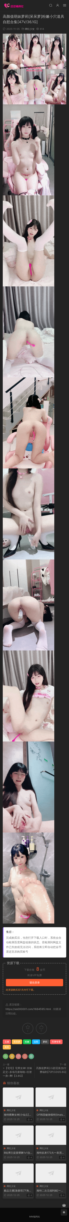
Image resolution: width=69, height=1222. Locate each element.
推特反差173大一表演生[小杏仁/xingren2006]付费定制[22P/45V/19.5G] (51, 1153)
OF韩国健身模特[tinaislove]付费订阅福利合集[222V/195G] (51, 1115)
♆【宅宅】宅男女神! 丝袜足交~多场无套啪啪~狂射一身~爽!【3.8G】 (17, 1071)
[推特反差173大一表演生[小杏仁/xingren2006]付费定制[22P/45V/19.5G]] (51, 1135)
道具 (7, 1047)
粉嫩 (27, 1041)
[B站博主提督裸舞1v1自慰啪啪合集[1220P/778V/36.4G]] (18, 1135)
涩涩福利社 (14, 5)
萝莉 (45, 1041)
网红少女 (30, 28)
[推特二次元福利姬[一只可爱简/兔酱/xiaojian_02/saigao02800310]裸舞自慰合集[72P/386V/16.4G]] (51, 1173)
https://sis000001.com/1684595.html (28, 1009)
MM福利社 (34, 1216)
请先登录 (34, 982)
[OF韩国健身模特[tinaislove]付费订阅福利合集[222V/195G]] (51, 1097)
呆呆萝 (17, 1041)
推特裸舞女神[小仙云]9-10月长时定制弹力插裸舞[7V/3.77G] (18, 1115)
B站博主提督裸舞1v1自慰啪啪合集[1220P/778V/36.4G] (17, 1153)
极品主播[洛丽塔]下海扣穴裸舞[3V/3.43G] (17, 1190)
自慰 (36, 1041)
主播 (7, 1041)
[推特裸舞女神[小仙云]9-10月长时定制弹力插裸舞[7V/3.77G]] (18, 1097)
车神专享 (56, 1041)
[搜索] (50, 5)
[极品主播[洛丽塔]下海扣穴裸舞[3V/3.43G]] (18, 1173)
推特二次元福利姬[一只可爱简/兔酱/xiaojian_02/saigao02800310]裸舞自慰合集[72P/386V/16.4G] (51, 1190)
